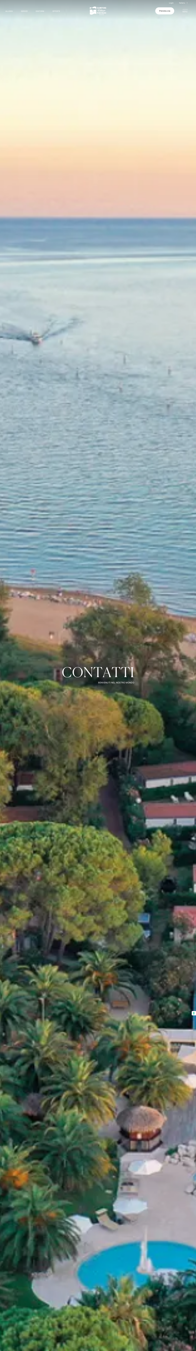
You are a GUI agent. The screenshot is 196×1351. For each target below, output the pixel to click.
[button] (40, 11)
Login (171, 3)
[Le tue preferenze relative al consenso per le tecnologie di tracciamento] (194, 1013)
